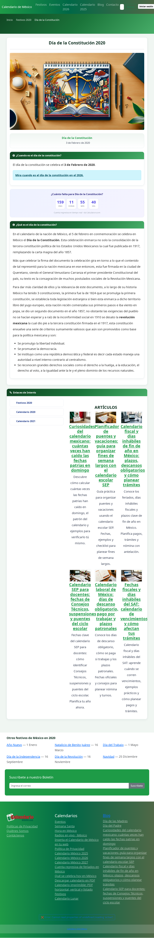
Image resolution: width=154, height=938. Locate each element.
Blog (100, 5)
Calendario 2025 (87, 7)
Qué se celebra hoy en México (75, 876)
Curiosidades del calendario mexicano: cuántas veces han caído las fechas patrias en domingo (82, 448)
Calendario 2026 (70, 7)
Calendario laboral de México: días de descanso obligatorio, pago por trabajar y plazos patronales (106, 606)
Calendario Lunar (67, 898)
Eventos (54, 5)
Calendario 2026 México (77, 929)
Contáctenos (15, 835)
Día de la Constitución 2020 (77, 43)
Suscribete (137, 785)
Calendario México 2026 (71, 858)
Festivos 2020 (24, 402)
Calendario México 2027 (71, 862)
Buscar (131, 7)
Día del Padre (112, 826)
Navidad (108, 757)
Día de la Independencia (23, 757)
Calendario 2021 (25, 421)
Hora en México (66, 831)
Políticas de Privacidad (22, 826)
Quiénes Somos (18, 831)
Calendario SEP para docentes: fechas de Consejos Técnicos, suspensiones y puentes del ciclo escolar (82, 606)
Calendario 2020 (25, 412)
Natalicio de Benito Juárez (72, 745)
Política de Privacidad (69, 849)
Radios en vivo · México (71, 835)
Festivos (41, 5)
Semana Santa (65, 826)
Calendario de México (17, 7)
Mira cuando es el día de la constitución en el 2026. (49, 175)
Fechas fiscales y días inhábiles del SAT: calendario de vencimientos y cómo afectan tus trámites (134, 611)
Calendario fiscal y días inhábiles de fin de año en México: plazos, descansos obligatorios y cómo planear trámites (132, 456)
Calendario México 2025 (71, 853)
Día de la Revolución (69, 757)
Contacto (112, 5)
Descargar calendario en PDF (75, 880)
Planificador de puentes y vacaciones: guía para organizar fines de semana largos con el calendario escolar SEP (107, 456)
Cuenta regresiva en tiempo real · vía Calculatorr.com (77, 212)
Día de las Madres (115, 821)
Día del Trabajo (113, 745)
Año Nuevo (14, 745)
